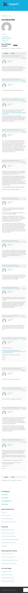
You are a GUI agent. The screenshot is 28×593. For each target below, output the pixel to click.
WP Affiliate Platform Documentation (10, 539)
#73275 (24, 199)
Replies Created (6, 38)
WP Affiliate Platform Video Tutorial (9, 560)
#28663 (24, 370)
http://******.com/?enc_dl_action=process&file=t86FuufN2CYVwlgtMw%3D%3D (14, 112)
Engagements (5, 40)
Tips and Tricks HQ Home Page (8, 542)
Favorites (4, 42)
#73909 (24, 81)
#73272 (24, 266)
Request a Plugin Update (7, 518)
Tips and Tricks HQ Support (14, 4)
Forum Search (4, 497)
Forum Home (4, 494)
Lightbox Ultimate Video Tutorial (8, 563)
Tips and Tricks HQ (12, 590)
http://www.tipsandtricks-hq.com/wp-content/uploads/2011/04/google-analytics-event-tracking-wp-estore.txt (13, 351)
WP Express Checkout (6, 571)
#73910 (24, 58)
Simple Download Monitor (7, 581)
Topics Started (5, 36)
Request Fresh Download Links (8, 521)
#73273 (24, 241)
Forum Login (4, 504)
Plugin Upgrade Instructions (7, 529)
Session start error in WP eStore (13, 316)
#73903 (24, 162)
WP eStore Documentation (7, 533)
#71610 (24, 339)
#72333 (24, 317)
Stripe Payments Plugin (6, 574)
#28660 (24, 408)
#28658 (24, 442)
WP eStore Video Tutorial (7, 553)
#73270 (24, 288)
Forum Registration (6, 501)
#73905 (24, 132)
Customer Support (5, 515)
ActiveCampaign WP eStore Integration (11, 199)
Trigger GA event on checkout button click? (13, 338)
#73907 (24, 101)
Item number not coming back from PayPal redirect (12, 368)
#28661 (24, 390)
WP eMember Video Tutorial (8, 557)
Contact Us (4, 512)
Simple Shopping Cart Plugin (7, 577)
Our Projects (4, 545)
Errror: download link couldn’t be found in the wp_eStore (13, 56)
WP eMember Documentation (8, 536)
